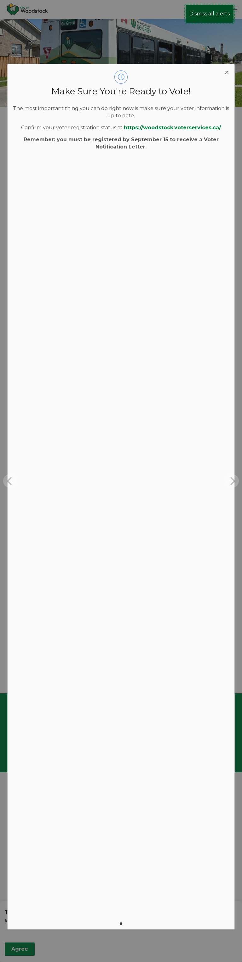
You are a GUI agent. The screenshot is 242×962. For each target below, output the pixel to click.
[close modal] (226, 71)
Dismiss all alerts (209, 14)
